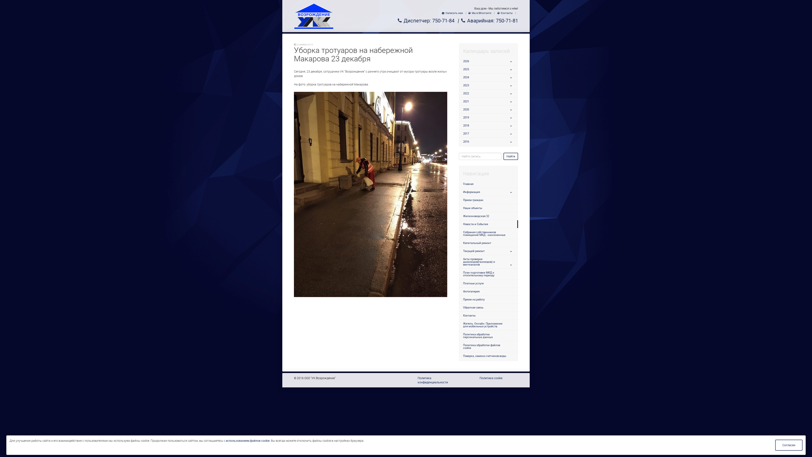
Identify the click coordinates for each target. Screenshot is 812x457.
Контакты (507, 13)
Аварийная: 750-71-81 (492, 21)
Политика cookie (491, 378)
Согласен (788, 445)
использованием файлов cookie (248, 440)
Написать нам (454, 13)
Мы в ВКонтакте (481, 13)
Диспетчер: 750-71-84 (429, 21)
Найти (510, 156)
